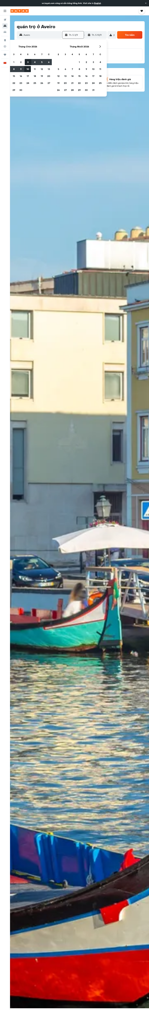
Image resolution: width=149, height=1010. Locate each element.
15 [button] (14, 76)
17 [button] (28, 76)
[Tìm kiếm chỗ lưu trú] (5, 26)
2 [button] (21, 62)
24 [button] (27, 83)
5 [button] (41, 62)
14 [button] (72, 76)
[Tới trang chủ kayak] (19, 11)
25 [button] (34, 83)
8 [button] (14, 69)
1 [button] (13, 62)
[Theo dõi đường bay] (5, 46)
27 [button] (49, 83)
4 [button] (35, 62)
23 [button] (20, 83)
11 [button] (35, 69)
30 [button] (20, 90)
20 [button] (48, 76)
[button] (146, 3)
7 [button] (72, 69)
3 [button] (28, 62)
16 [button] (21, 76)
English (97, 3)
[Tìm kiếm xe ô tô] (5, 32)
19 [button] (42, 76)
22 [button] (14, 83)
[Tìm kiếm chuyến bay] (5, 20)
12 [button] (42, 69)
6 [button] (48, 62)
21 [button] (72, 83)
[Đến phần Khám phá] (5, 40)
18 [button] (35, 76)
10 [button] (28, 69)
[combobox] (41, 35)
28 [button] (72, 90)
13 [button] (49, 69)
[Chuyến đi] (5, 55)
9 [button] (21, 69)
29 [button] (14, 90)
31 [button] (93, 90)
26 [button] (41, 83)
